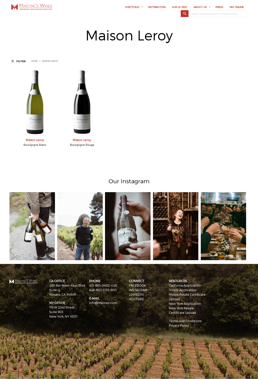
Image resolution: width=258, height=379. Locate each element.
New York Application (185, 303)
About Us (200, 7)
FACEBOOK (137, 285)
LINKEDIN (136, 294)
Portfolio (132, 7)
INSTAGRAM (138, 290)
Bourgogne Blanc (34, 144)
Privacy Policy (179, 325)
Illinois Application (182, 290)
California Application (185, 285)
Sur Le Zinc (179, 7)
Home (34, 61)
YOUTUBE (136, 299)
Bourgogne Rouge (82, 144)
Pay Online (237, 7)
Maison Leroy (35, 140)
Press (219, 7)
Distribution (157, 7)
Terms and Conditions (185, 321)
